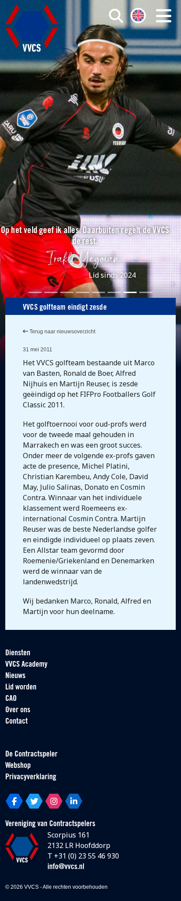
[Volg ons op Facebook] (14, 801)
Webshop (18, 766)
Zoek (126, 51)
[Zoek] (116, 16)
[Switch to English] (138, 14)
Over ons (17, 710)
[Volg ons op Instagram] (53, 801)
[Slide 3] (66, 292)
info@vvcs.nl (65, 867)
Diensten (17, 653)
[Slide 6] (114, 292)
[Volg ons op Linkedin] (73, 801)
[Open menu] (164, 16)
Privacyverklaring (30, 777)
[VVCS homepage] (31, 28)
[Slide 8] (145, 292)
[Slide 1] (35, 292)
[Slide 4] (82, 292)
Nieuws (15, 676)
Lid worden (20, 688)
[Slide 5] (98, 292)
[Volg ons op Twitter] (34, 801)
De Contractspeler (31, 755)
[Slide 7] (130, 292)
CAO (11, 699)
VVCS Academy (26, 665)
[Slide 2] (51, 292)
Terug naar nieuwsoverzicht (61, 332)
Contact (16, 722)
